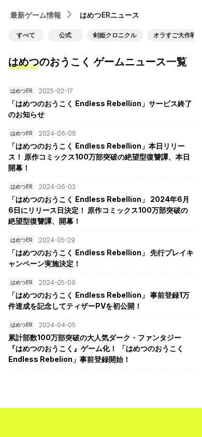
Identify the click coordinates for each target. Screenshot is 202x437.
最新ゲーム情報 (35, 14)
